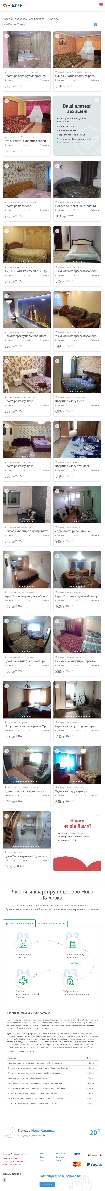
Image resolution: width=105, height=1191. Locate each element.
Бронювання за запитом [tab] (51, 923)
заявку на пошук (75, 833)
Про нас (43, 1154)
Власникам (60, 1154)
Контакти (60, 1160)
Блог (41, 1160)
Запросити (47, 1184)
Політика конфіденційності (14, 1161)
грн (13, 86)
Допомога (60, 1157)
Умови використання (12, 1165)
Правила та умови (10, 1158)
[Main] (14, 6)
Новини (43, 1157)
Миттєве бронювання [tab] (21, 923)
